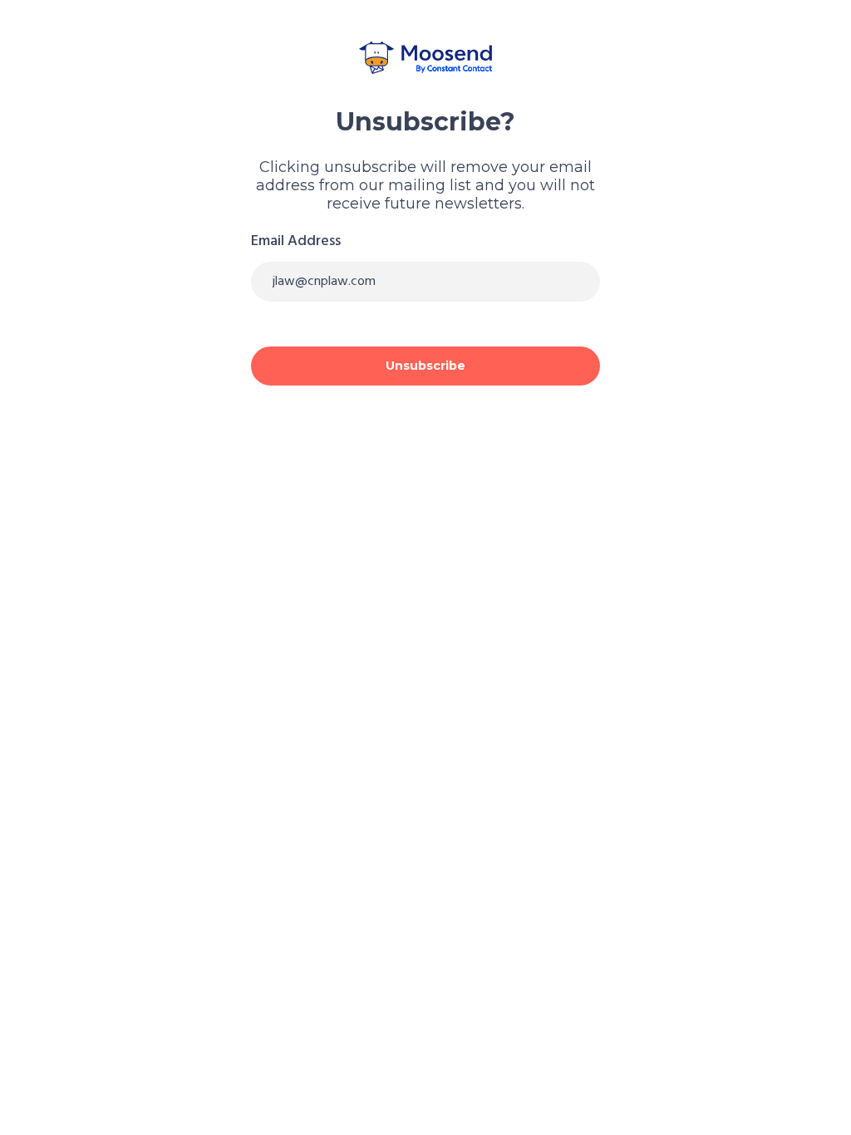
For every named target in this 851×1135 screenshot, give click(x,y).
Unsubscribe (425, 365)
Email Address (296, 241)
